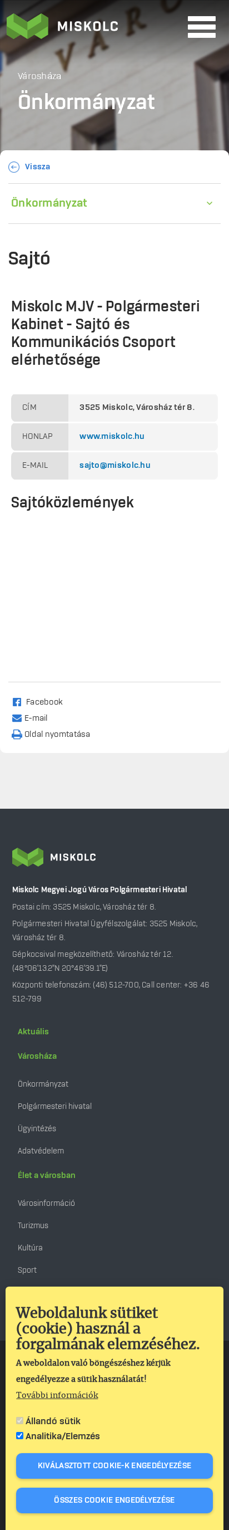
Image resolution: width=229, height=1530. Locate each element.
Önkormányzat (49, 203)
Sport (27, 1270)
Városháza (37, 1056)
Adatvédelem (41, 1151)
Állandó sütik (53, 1421)
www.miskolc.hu (112, 436)
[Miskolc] (94, 27)
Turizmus (33, 1225)
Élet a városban (47, 1175)
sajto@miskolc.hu (115, 465)
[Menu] (202, 27)
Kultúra (30, 1248)
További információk (57, 1396)
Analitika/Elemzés (63, 1436)
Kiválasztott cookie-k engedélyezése (115, 1465)
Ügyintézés (37, 1129)
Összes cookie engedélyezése (114, 1500)
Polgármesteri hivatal (55, 1106)
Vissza (38, 167)
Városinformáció (46, 1203)
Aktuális (33, 1032)
